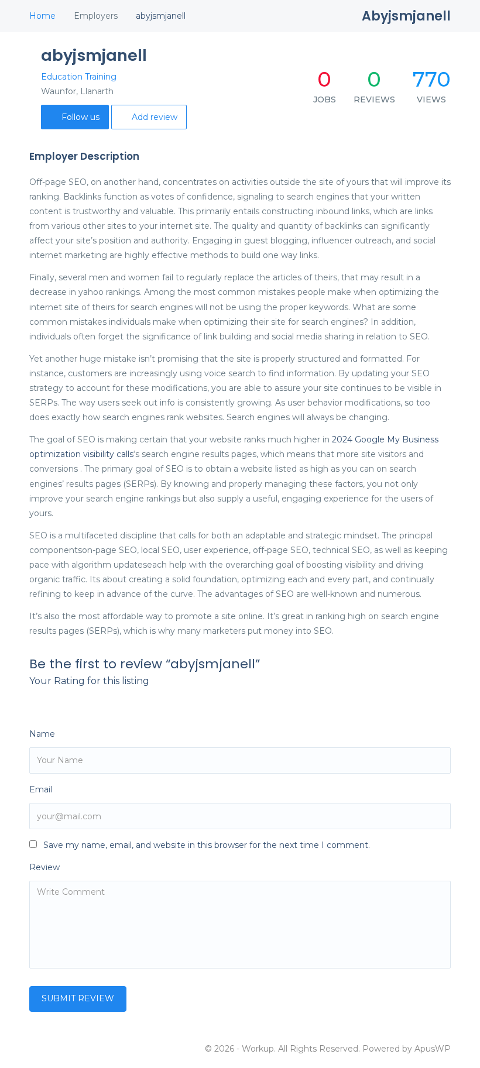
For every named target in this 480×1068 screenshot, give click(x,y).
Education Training (78, 76)
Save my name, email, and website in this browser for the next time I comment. (206, 845)
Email (40, 789)
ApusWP (432, 1048)
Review (44, 867)
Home (42, 16)
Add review (154, 117)
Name (42, 734)
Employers (96, 16)
